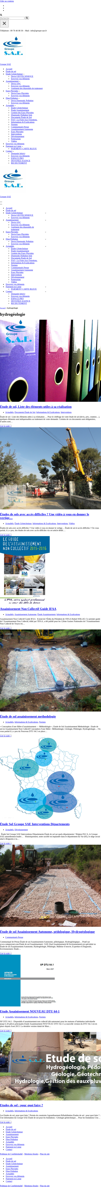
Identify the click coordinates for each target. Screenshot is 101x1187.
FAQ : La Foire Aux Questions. (24, 120)
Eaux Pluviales (17, 132)
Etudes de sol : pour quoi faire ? (21, 1105)
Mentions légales (31, 1154)
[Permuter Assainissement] (45, 220)
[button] (23, 74)
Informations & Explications (22, 122)
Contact (9, 1149)
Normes (14, 124)
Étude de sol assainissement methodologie (28, 716)
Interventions (16, 134)
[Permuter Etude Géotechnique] (45, 213)
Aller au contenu (7, 1)
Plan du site (45, 1154)
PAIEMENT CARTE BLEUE (24, 148)
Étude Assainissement (20, 110)
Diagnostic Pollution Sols (21, 115)
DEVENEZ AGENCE (20, 161)
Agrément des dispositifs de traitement (27, 88)
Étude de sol (11, 71)
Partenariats (16, 139)
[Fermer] (4, 23)
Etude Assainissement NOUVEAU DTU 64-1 (30, 1011)
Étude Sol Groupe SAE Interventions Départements (35, 824)
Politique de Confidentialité (11, 1154)
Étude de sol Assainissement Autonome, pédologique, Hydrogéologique (47, 931)
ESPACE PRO (17, 158)
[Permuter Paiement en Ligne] (45, 287)
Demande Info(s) (18, 153)
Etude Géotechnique (14, 1132)
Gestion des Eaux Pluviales (22, 112)
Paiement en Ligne (13, 1147)
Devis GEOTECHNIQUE (22, 76)
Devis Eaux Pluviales (20, 93)
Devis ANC (16, 83)
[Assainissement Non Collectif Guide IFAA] (25, 603)
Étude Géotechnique (19, 108)
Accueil (9, 69)
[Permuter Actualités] (45, 246)
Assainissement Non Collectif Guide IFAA (28, 609)
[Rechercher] (1, 15)
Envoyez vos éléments (20, 79)
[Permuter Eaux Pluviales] (45, 232)
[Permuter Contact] (45, 291)
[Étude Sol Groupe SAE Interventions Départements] (41, 818)
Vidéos (14, 141)
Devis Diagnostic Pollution (22, 100)
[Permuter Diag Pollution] (45, 239)
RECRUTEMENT (19, 163)
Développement (17, 136)
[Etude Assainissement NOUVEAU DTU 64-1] (28, 1006)
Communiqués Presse (20, 127)
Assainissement (12, 1134)
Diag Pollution (12, 1139)
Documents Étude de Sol (21, 117)
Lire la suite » (5, 426)
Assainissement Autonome (22, 129)
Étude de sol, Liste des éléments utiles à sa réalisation (36, 406)
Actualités (9, 412)
